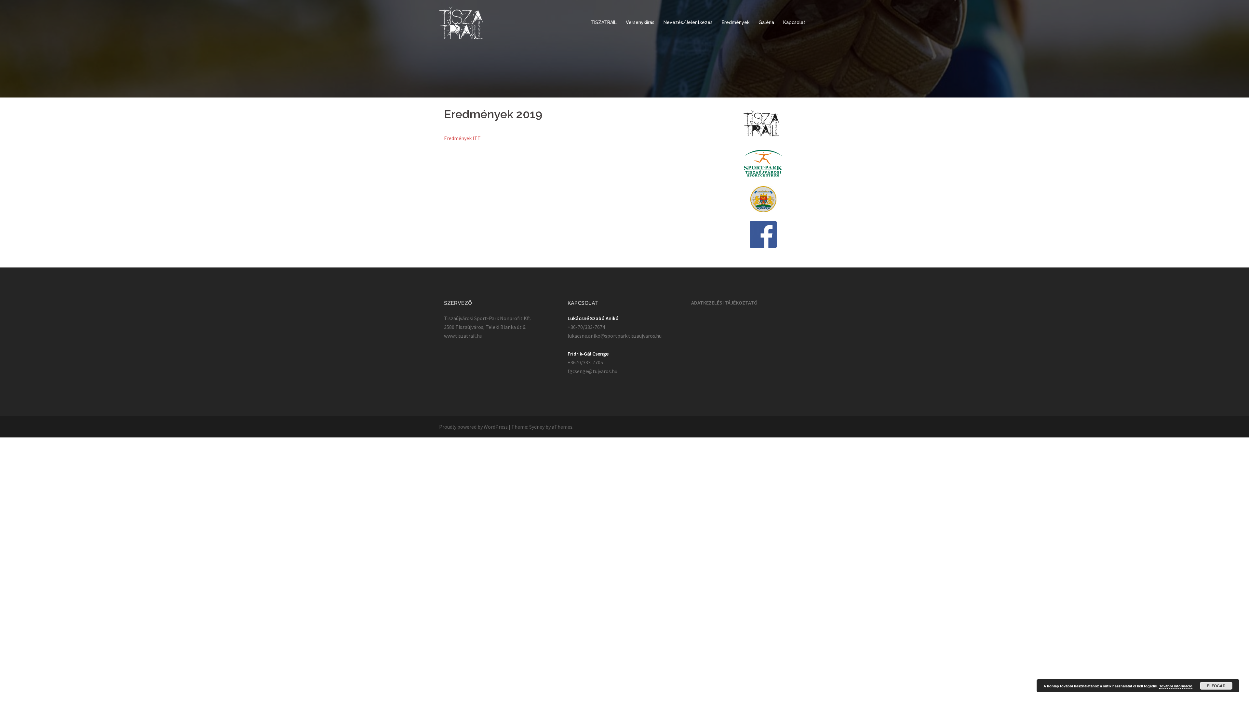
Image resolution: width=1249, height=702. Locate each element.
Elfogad (1216, 686)
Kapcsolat (794, 22)
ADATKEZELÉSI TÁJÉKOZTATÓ (724, 302)
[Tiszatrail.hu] (461, 22)
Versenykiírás (640, 22)
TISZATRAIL (604, 22)
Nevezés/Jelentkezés (688, 22)
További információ (1175, 685)
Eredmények (735, 22)
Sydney (536, 426)
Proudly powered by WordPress (473, 426)
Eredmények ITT (462, 138)
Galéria (766, 22)
